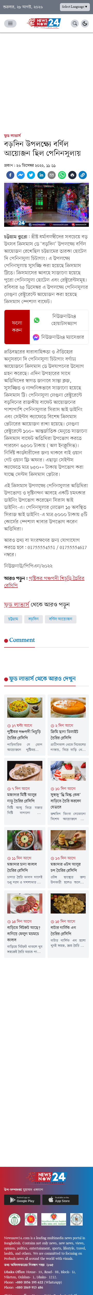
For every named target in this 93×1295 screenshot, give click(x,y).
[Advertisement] (46, 82)
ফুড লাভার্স (12, 136)
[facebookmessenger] (21, 175)
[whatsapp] (62, 175)
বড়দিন (33, 619)
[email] (52, 175)
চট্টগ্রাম (13, 619)
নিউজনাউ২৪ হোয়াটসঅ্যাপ (64, 320)
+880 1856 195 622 (29, 1282)
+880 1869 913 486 (29, 1287)
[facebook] (10, 175)
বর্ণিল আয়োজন (60, 619)
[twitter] (31, 175)
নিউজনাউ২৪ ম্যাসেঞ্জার (62, 337)
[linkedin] (41, 175)
